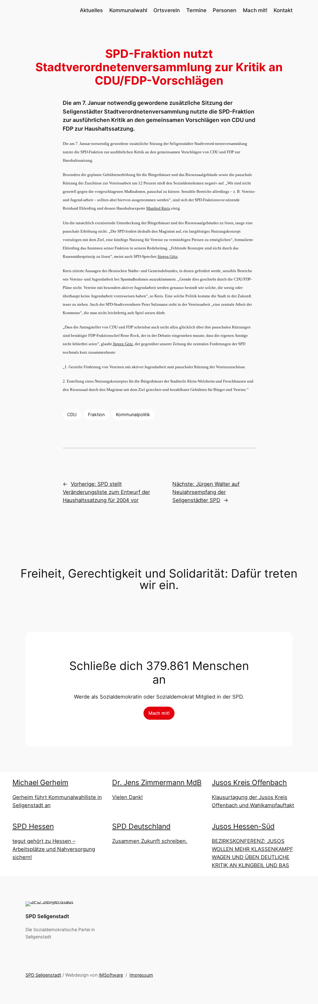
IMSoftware (111, 975)
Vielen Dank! (127, 797)
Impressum (141, 975)
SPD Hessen (33, 826)
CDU (72, 414)
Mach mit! (159, 713)
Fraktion (96, 414)
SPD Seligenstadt (47, 916)
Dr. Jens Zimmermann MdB (157, 782)
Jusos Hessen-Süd (243, 826)
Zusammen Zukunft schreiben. (149, 841)
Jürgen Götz (167, 256)
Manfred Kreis (158, 208)
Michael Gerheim (40, 782)
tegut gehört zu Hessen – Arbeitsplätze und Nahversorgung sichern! (53, 849)
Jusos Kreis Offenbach (249, 782)
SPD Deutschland (141, 826)
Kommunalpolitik (133, 414)
